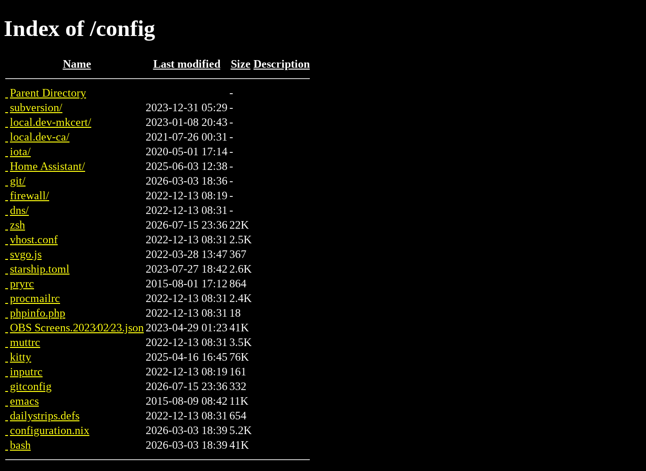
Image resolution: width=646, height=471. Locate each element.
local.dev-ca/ (40, 137)
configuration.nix (49, 430)
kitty (20, 357)
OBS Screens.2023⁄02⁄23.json (77, 327)
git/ (18, 181)
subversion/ (36, 107)
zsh (17, 225)
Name (77, 64)
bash (20, 445)
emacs (24, 401)
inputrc (26, 371)
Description (281, 64)
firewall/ (29, 195)
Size (241, 64)
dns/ (19, 210)
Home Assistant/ (47, 166)
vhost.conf (34, 239)
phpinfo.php (37, 313)
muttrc (25, 342)
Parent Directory (48, 93)
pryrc (22, 283)
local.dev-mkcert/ (50, 122)
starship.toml (40, 269)
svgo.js (26, 254)
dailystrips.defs (44, 415)
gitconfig (31, 386)
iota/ (20, 151)
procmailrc (35, 298)
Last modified (186, 64)
